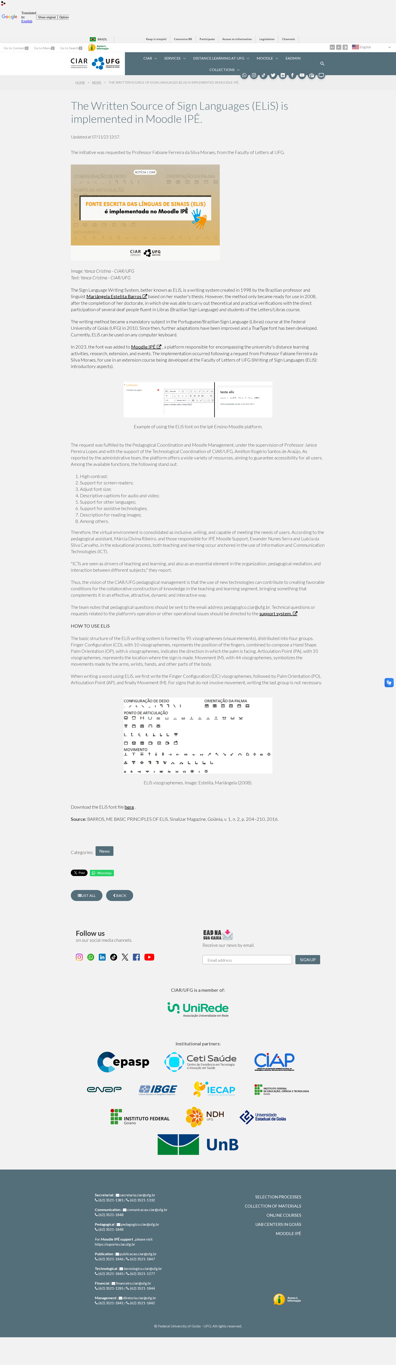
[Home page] (79, 66)
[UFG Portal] (105, 68)
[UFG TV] (321, 75)
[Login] (3, 4)
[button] (148, 58)
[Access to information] (98, 47)
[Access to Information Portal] (287, 1299)
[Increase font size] (332, 47)
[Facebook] (292, 75)
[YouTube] (302, 75)
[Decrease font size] (338, 47)
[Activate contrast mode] (345, 47)
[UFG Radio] (312, 75)
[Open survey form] (322, 63)
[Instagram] (254, 75)
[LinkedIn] (283, 75)
